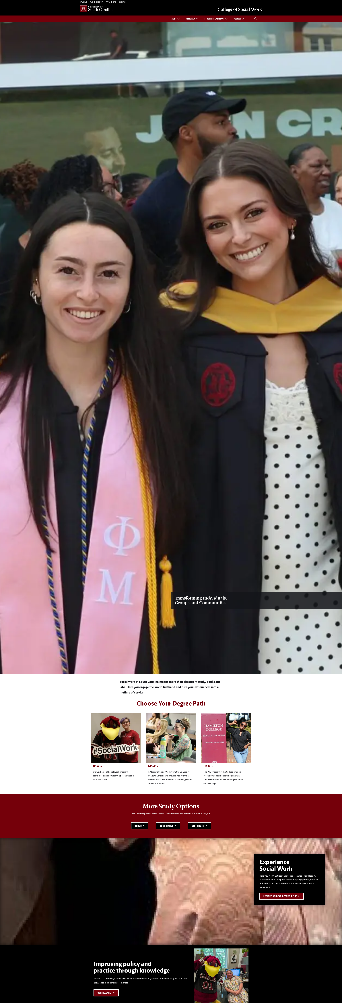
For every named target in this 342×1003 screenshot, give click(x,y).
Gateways (122, 2)
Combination (167, 825)
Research (190, 18)
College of (239, 9)
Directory (99, 2)
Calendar (83, 2)
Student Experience (214, 18)
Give (114, 2)
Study (174, 18)
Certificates (198, 825)
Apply (108, 2)
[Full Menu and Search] (254, 19)
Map (91, 2)
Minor (138, 825)
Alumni (237, 18)
